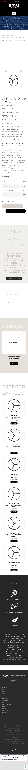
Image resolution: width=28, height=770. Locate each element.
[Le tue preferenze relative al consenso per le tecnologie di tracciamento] (25, 767)
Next (21, 71)
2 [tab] (11, 89)
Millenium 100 (14, 446)
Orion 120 (14, 476)
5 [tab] (18, 89)
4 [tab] (15, 89)
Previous (6, 71)
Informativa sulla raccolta (9, 759)
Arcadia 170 (14, 534)
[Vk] (17, 302)
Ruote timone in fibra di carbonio (14, 37)
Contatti (17, 1)
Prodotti (10, 35)
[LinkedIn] (8, 302)
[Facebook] (3, 302)
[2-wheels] (13, 71)
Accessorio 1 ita (14, 357)
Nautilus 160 (14, 505)
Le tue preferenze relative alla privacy (15, 756)
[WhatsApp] (13, 302)
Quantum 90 (14, 417)
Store (13, 681)
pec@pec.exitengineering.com (12, 734)
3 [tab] (13, 89)
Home (4, 35)
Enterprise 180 (14, 564)
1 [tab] (8, 89)
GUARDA (14, 423)
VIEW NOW (14, 363)
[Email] (22, 302)
